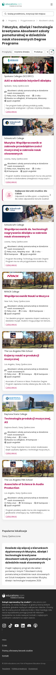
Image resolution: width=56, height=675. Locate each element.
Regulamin (6, 669)
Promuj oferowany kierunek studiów (17, 650)
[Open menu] (51, 4)
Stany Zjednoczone (11, 536)
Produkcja (38, 52)
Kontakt (5, 656)
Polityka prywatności (19, 669)
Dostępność (33, 669)
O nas (4, 645)
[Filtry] (51, 52)
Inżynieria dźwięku (22, 52)
